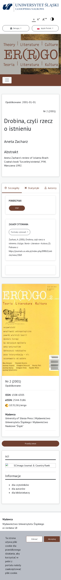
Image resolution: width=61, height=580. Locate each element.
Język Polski (46, 28)
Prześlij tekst (30, 443)
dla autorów (18, 488)
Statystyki (33, 188)
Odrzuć (34, 539)
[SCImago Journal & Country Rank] (30, 465)
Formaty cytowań (19, 232)
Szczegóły (13, 188)
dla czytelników (20, 484)
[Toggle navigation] (7, 80)
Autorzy (52, 188)
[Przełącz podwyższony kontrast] (52, 19)
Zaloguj (16, 28)
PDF (17, 208)
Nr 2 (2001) (49, 111)
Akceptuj (52, 539)
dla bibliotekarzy (21, 492)
